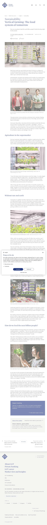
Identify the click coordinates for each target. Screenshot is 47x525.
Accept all (18, 269)
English (6, 252)
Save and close (23, 272)
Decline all (29, 269)
